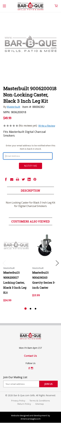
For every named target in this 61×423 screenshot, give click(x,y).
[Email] (11, 179)
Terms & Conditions (40, 400)
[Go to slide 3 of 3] (35, 308)
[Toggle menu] (6, 8)
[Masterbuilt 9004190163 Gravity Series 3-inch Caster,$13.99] (45, 245)
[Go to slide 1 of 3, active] (25, 308)
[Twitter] (23, 179)
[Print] (17, 179)
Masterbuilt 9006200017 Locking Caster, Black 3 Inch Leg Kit (14, 282)
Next (57, 263)
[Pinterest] (34, 179)
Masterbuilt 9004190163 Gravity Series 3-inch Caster (43, 280)
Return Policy (24, 404)
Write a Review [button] (46, 125)
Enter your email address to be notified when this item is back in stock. (30, 147)
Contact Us (30, 355)
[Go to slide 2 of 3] (30, 308)
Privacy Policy (18, 400)
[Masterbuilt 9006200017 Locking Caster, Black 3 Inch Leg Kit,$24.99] (16, 245)
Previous (4, 263)
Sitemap (39, 404)
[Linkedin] (29, 179)
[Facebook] (6, 179)
